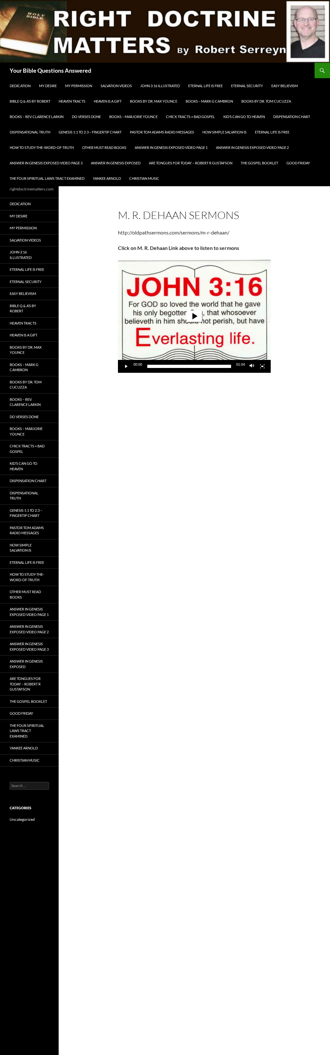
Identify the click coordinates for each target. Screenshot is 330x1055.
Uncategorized (22, 819)
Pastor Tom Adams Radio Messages (162, 132)
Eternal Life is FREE (205, 86)
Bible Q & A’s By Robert (30, 101)
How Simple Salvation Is (224, 132)
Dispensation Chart (291, 117)
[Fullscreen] (262, 366)
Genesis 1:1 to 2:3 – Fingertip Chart (90, 132)
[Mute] (252, 366)
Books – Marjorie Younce (133, 117)
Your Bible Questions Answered (50, 70)
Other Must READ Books (104, 147)
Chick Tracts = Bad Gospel (190, 117)
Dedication (20, 86)
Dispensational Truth (30, 132)
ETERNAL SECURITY (247, 86)
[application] (194, 316)
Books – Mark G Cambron (209, 101)
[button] (194, 316)
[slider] (189, 366)
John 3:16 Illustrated (160, 86)
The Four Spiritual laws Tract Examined (47, 178)
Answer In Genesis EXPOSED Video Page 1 (171, 147)
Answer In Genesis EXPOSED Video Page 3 (46, 163)
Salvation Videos (116, 86)
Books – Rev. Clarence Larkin (36, 117)
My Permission (78, 86)
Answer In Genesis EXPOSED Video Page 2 (252, 147)
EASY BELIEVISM (284, 86)
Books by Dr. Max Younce (153, 101)
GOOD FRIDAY (298, 163)
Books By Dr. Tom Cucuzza (266, 101)
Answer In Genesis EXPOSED (116, 163)
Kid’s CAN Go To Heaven (244, 117)
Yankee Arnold (107, 178)
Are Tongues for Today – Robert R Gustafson (190, 163)
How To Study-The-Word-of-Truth (42, 147)
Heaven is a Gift (107, 101)
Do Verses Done (86, 117)
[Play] (126, 366)
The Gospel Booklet (259, 163)
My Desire (48, 86)
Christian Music (144, 178)
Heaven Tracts (72, 101)
